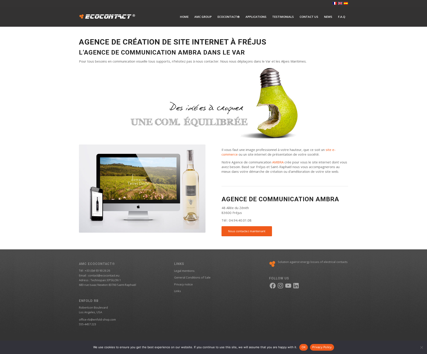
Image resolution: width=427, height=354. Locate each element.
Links (177, 291)
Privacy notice (183, 284)
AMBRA (278, 162)
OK (304, 347)
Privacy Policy (322, 347)
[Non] (421, 347)
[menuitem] (184, 16)
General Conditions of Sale (192, 277)
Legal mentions (184, 271)
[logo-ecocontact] (107, 16)
